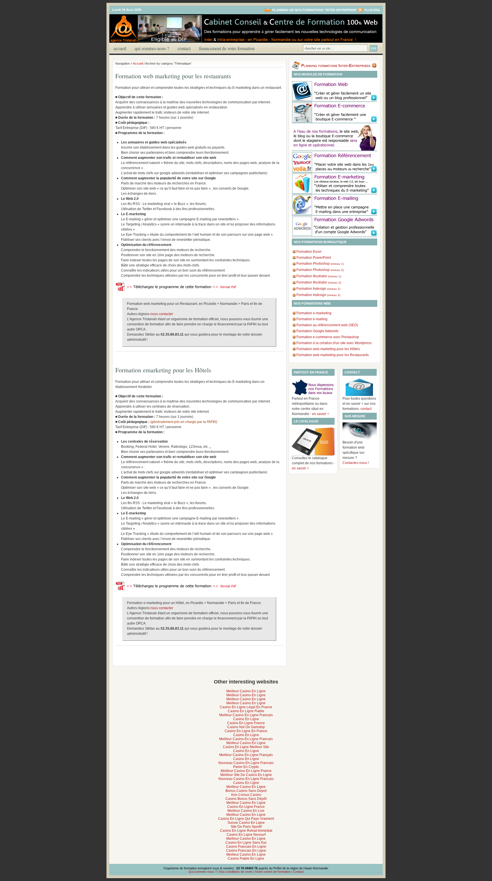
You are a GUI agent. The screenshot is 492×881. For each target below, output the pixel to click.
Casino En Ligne (246, 719)
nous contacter (161, 314)
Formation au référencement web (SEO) (327, 325)
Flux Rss (372, 10)
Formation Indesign (318, 289)
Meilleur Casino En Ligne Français (246, 755)
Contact (184, 48)
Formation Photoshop (320, 264)
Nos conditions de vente (236, 871)
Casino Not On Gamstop (246, 727)
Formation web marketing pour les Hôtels (328, 349)
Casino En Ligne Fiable (246, 711)
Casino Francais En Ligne (246, 847)
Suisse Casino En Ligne (246, 823)
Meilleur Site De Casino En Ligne (246, 775)
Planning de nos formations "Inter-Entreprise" (314, 10)
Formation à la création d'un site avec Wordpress (334, 343)
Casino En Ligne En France (246, 731)
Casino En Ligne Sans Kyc (246, 843)
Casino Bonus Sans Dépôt (246, 799)
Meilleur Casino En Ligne (246, 691)
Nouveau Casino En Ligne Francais (246, 763)
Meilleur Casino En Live (246, 811)
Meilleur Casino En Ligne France (246, 771)
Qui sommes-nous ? (152, 48)
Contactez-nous (355, 463)
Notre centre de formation (272, 871)
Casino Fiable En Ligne (246, 859)
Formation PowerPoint (313, 258)
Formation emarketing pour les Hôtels (163, 370)
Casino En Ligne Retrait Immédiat (246, 831)
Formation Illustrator (318, 276)
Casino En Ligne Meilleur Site (246, 747)
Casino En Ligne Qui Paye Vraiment (246, 819)
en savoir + (320, 414)
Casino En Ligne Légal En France (246, 707)
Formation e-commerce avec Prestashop (327, 337)
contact (366, 409)
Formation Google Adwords (317, 331)
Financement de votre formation (227, 48)
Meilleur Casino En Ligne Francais (246, 715)
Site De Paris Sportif (246, 827)
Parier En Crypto (246, 767)
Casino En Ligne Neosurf (246, 835)
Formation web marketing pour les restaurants (173, 76)
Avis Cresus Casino (246, 795)
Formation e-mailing (311, 319)
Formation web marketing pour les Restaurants (332, 355)
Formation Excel (308, 252)
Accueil (120, 48)
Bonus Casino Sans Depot (246, 791)
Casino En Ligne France (246, 723)
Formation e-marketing (313, 313)
